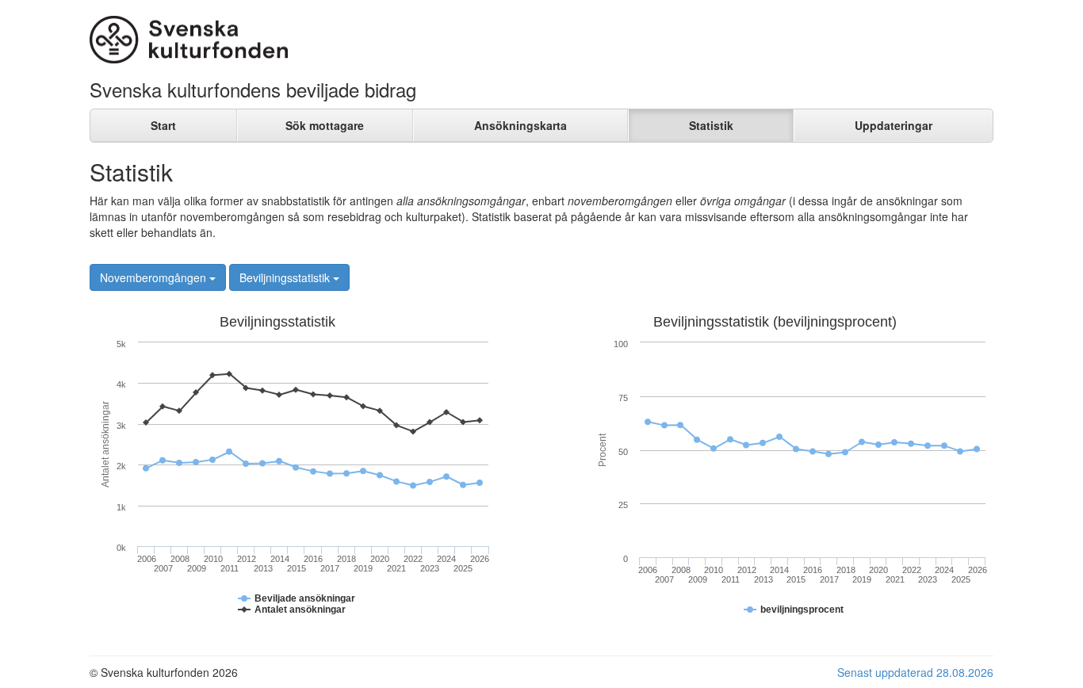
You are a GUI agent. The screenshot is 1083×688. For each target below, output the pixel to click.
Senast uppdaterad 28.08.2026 (915, 672)
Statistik (711, 125)
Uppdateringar (893, 125)
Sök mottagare (324, 125)
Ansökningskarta (520, 125)
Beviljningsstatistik (286, 277)
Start (163, 125)
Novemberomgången (154, 277)
